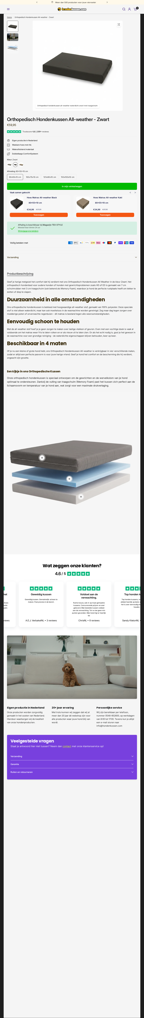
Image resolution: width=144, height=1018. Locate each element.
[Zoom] (119, 24)
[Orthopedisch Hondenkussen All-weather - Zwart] (15, 164)
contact (67, 746)
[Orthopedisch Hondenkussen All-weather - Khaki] (21, 164)
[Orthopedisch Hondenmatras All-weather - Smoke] (9, 164)
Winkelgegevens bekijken (28, 231)
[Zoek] (124, 9)
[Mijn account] (129, 9)
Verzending (13, 257)
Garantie (15, 764)
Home (9, 17)
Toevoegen (38, 215)
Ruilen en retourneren (22, 772)
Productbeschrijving (20, 273)
